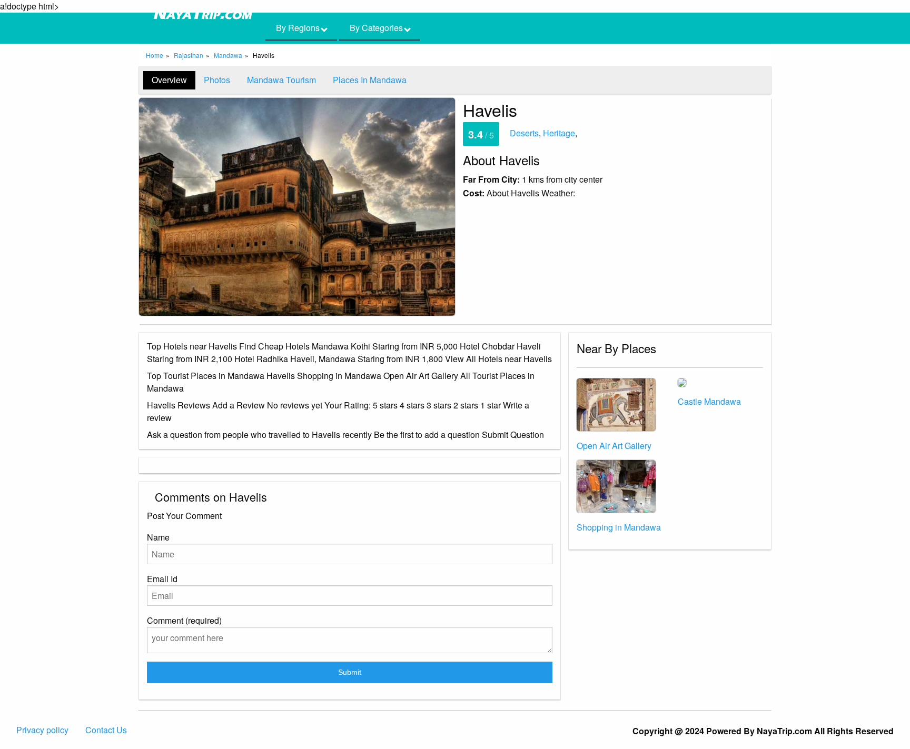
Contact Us (106, 730)
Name (158, 537)
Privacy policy (42, 730)
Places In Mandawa (370, 80)
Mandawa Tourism (281, 80)
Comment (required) (184, 620)
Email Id (162, 579)
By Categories (377, 28)
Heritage (559, 133)
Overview (169, 80)
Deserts (524, 133)
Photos (217, 80)
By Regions (299, 28)
